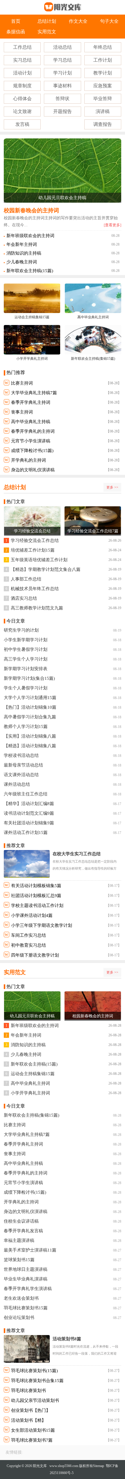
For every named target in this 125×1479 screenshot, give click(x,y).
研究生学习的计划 (21, 630)
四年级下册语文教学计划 (35, 955)
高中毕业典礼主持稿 (30, 421)
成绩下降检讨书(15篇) (32, 450)
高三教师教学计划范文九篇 (37, 608)
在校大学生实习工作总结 (77, 853)
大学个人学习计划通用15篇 (30, 697)
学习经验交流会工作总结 (35, 540)
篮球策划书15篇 (19, 1259)
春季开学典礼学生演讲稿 (28, 1288)
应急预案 (102, 85)
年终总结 (102, 47)
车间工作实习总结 (28, 935)
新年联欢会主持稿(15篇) (29, 270)
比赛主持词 (22, 383)
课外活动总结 (17, 784)
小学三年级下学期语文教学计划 (41, 925)
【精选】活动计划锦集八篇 (30, 745)
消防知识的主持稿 (23, 253)
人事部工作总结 (26, 579)
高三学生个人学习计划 (25, 659)
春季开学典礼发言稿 (23, 1230)
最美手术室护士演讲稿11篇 (30, 1250)
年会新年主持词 (21, 244)
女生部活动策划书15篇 (33, 1430)
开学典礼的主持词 (28, 460)
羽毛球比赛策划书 (28, 1390)
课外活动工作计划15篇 (26, 832)
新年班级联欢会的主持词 (30, 235)
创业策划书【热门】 (30, 1410)
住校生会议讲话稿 (21, 1221)
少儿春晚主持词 (21, 262)
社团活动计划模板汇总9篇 (36, 895)
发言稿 (22, 124)
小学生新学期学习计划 (25, 639)
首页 (15, 21)
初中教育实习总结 (28, 945)
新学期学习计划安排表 (25, 668)
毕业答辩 (102, 98)
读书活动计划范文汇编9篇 (29, 813)
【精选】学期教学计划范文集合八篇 (46, 569)
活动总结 (62, 47)
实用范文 (47, 31)
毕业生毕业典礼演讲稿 (25, 1279)
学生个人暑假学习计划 (25, 688)
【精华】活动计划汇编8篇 (29, 803)
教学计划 (102, 72)
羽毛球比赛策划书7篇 (32, 1440)
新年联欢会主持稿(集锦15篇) (31, 1115)
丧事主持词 (22, 412)
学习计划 (62, 72)
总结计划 (47, 21)
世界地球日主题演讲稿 (25, 1269)
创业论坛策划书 (19, 1317)
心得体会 (22, 98)
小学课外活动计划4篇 (32, 915)
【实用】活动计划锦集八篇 (30, 736)
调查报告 (102, 124)
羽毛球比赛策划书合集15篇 (37, 1380)
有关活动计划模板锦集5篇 (36, 885)
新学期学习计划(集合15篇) (29, 678)
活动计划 (22, 72)
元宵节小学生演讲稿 (30, 441)
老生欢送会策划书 (21, 1298)
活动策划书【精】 (28, 1420)
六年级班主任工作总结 (25, 794)
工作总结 (22, 47)
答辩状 (62, 98)
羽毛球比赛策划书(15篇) (34, 1370)
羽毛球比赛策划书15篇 (26, 1308)
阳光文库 (40, 1466)
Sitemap (98, 1466)
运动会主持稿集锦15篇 (33, 1073)
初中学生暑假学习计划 (25, 649)
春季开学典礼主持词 (30, 402)
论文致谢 (22, 111)
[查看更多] (112, 225)
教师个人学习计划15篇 (26, 726)
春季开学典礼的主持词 (33, 431)
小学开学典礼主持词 (30, 1093)
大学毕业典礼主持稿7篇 (34, 392)
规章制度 (22, 85)
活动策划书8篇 (67, 1339)
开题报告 (62, 111)
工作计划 (102, 60)
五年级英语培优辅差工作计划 (39, 559)
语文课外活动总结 (21, 774)
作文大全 (78, 21)
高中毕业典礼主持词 (30, 1083)
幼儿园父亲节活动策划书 (35, 1400)
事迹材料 (62, 85)
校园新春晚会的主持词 (31, 210)
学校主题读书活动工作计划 (37, 905)
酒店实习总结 (24, 598)
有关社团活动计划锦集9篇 (29, 823)
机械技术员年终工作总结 (35, 588)
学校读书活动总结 (21, 755)
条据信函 (15, 31)
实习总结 (22, 60)
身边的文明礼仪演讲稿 (33, 469)
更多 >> (112, 487)
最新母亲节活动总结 (23, 765)
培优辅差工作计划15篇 (33, 550)
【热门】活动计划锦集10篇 (30, 707)
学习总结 (62, 60)
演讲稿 (103, 111)
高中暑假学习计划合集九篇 (30, 717)
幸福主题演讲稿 (19, 1240)
